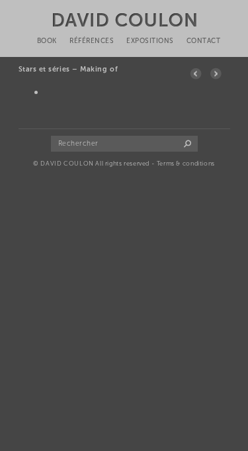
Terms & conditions (186, 163)
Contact (203, 41)
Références (91, 41)
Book (47, 41)
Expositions (150, 41)
